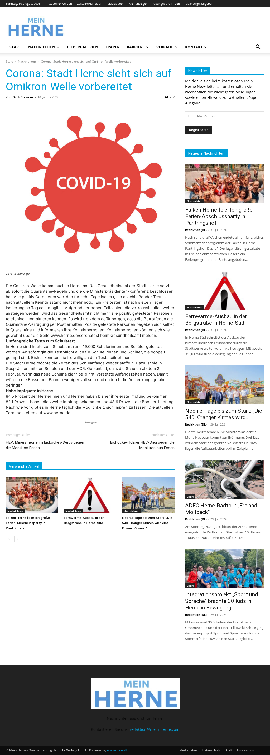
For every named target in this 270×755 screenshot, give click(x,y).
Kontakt (193, 46)
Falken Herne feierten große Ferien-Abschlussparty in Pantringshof (28, 523)
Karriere (135, 46)
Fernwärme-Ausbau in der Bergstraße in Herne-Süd (216, 319)
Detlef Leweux (23, 97)
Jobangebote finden (166, 4)
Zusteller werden (60, 4)
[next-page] (17, 539)
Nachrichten (41, 46)
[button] (258, 47)
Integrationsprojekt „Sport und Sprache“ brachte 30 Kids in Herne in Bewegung (221, 601)
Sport (190, 496)
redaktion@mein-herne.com (154, 729)
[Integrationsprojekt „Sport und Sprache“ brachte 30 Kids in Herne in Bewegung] (224, 568)
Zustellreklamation (89, 4)
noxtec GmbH (117, 750)
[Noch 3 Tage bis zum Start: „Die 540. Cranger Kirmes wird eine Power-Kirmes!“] (148, 495)
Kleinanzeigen (138, 4)
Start (15, 46)
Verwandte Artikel (24, 466)
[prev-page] (9, 539)
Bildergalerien (82, 46)
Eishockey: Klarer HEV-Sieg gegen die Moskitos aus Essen (142, 445)
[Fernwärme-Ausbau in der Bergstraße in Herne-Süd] (90, 495)
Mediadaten (115, 4)
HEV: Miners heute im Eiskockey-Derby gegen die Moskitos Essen (45, 445)
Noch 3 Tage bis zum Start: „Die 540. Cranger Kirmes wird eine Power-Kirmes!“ (147, 523)
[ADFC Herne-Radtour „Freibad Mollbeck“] (224, 479)
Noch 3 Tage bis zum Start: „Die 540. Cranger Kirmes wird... (223, 414)
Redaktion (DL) (196, 230)
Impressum (245, 750)
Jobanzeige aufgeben (199, 4)
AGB (228, 750)
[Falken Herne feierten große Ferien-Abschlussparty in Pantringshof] (32, 495)
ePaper (112, 46)
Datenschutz (211, 750)
